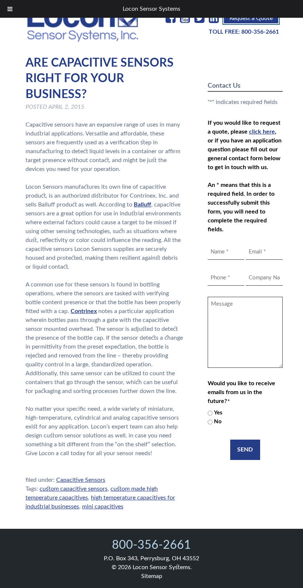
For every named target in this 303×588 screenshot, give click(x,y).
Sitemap (151, 576)
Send (245, 450)
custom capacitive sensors (74, 489)
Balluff (142, 205)
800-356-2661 (260, 32)
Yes (218, 413)
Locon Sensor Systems (151, 9)
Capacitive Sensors (80, 480)
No (218, 421)
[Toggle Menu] (10, 9)
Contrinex (84, 311)
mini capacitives (102, 507)
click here (262, 132)
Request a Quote (251, 18)
